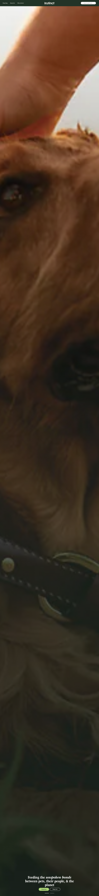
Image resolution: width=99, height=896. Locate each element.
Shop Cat (55, 889)
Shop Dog (43, 889)
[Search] (88, 3)
